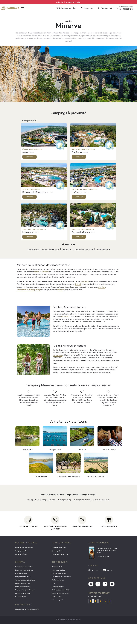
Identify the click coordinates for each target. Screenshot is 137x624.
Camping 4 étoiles (21, 551)
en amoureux (57, 355)
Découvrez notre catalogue (24, 570)
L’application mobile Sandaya (61, 577)
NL (93, 570)
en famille (64, 316)
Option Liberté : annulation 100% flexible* (68, 2)
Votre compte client (58, 570)
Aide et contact (57, 567)
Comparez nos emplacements (25, 580)
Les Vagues (27, 232)
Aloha (25, 152)
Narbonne (45, 272)
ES (100, 570)
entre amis (61, 290)
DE (108, 570)
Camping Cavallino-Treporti (61, 554)
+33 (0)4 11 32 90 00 (33, 609)
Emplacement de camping (26, 290)
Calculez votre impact (59, 573)
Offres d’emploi (20, 597)
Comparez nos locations (23, 577)
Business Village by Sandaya (24, 590)
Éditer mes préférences (59, 600)
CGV (53, 583)
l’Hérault (78, 284)
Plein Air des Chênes (81, 232)
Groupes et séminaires (22, 587)
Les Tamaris (77, 192)
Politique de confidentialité (60, 590)
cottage (38, 290)
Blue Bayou (77, 152)
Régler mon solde (58, 580)
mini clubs (101, 287)
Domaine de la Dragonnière (34, 192)
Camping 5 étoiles (21, 554)
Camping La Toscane (59, 548)
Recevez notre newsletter (23, 567)
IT (111, 570)
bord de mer (85, 281)
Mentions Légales (58, 587)
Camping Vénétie (57, 551)
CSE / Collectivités (21, 573)
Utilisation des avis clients (60, 593)
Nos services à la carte (22, 593)
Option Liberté (56, 597)
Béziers (36, 272)
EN (97, 570)
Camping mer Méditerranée (24, 548)
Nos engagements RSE (23, 583)
